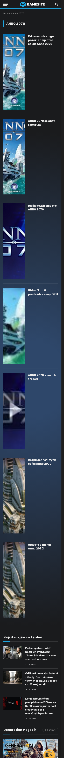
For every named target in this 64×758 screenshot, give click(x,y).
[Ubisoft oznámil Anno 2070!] (14, 580)
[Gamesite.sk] (32, 4)
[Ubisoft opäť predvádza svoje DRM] (14, 326)
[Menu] (5, 4)
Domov (6, 13)
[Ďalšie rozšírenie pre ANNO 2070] (14, 241)
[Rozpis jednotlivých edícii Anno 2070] (14, 495)
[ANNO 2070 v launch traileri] (14, 411)
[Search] (56, 4)
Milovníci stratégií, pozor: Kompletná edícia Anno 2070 (41, 40)
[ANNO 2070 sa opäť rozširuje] (14, 156)
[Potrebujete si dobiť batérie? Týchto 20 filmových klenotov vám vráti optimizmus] (12, 652)
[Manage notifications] (5, 752)
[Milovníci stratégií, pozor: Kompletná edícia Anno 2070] (14, 72)
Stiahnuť (50, 730)
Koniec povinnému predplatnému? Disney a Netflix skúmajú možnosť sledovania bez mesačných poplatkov (40, 706)
